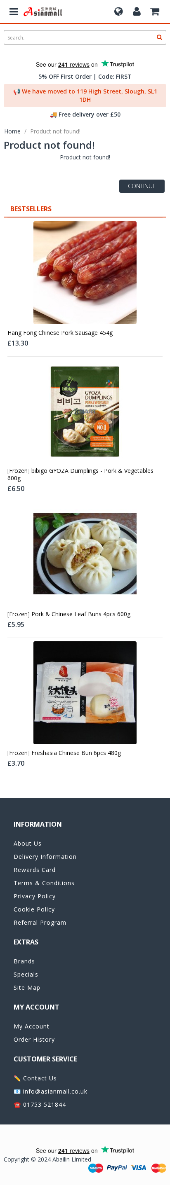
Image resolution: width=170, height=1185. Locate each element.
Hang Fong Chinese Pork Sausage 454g (60, 333)
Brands (24, 961)
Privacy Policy (35, 896)
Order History (34, 1039)
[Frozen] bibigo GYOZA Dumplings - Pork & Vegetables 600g (80, 474)
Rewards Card (35, 870)
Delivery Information (45, 856)
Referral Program (40, 922)
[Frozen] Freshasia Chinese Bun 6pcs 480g (64, 753)
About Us (28, 843)
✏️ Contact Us (35, 1078)
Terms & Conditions (44, 883)
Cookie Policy (34, 909)
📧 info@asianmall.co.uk (50, 1091)
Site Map (27, 987)
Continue (142, 186)
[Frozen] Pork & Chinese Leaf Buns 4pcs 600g (68, 614)
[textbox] (85, 37)
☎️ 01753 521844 (40, 1104)
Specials (26, 974)
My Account (32, 1026)
